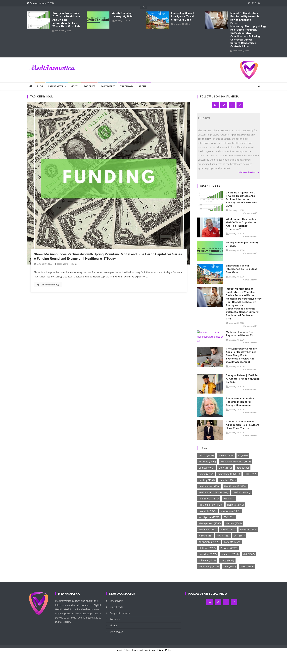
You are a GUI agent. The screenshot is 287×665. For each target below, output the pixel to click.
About (142, 86)
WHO (246, 566)
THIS (229, 566)
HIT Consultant (210, 504)
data (243, 467)
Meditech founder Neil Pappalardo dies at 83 (239, 334)
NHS (223, 535)
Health (228, 480)
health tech (209, 498)
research (230, 554)
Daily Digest (107, 86)
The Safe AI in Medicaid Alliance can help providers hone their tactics (242, 425)
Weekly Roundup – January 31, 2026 (123, 15)
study (227, 560)
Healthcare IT (235, 486)
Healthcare (209, 486)
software (207, 560)
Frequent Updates (120, 613)
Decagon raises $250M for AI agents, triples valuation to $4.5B (243, 379)
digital (206, 474)
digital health (229, 474)
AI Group (207, 461)
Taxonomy (126, 86)
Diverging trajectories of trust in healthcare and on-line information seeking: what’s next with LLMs (66, 20)
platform (207, 548)
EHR (250, 474)
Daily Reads (116, 607)
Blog (40, 86)
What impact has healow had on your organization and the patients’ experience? (241, 224)
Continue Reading (50, 284)
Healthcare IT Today (67, 263)
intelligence (209, 517)
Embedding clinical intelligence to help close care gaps (183, 16)
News (205, 535)
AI (243, 455)
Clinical (206, 467)
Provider (228, 548)
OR (239, 535)
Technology (209, 566)
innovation (230, 511)
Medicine (207, 529)
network (248, 529)
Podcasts (89, 86)
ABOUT (206, 455)
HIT (228, 498)
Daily (225, 467)
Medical (234, 523)
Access (226, 455)
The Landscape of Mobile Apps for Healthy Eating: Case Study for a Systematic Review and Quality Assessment (241, 355)
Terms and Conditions (143, 650)
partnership (209, 541)
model (228, 529)
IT (229, 517)
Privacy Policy (164, 650)
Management (210, 523)
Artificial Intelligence (236, 461)
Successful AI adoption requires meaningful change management (240, 402)
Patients (232, 541)
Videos (74, 86)
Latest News (55, 86)
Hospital (235, 504)
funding (207, 480)
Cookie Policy (123, 650)
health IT (241, 492)
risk (249, 554)
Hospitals (207, 511)
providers (208, 554)
